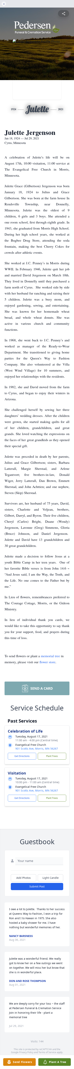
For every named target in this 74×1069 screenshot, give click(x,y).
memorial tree (50, 656)
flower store (47, 662)
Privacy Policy (26, 1052)
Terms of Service (47, 1052)
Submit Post (37, 886)
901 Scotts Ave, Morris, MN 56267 (36, 748)
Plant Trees (52, 756)
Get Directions (22, 756)
